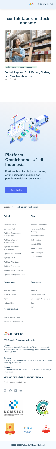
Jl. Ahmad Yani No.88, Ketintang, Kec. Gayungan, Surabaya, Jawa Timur (27, 370)
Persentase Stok (37, 235)
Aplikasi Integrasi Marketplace (11, 241)
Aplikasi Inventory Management (11, 248)
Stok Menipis (36, 240)
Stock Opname (36, 248)
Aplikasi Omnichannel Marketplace (12, 234)
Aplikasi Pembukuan (12, 266)
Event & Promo (10, 294)
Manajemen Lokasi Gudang (38, 230)
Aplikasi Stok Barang (12, 253)
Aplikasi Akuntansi (11, 262)
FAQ (32, 307)
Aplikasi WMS (9, 258)
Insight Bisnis (11, 67)
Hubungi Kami (9, 303)
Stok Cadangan (37, 252)
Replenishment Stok (39, 224)
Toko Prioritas (36, 256)
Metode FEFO (36, 244)
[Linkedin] (15, 390)
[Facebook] (10, 390)
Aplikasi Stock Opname (13, 270)
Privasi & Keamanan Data (14, 321)
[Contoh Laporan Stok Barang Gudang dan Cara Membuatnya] (28, 45)
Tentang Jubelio (10, 290)
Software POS (9, 229)
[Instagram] (5, 390)
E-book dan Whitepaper (40, 299)
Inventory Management (27, 67)
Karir (6, 299)
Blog (32, 303)
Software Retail (10, 224)
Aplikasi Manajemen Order (14, 274)
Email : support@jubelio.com (15, 382)
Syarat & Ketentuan (12, 317)
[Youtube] (21, 390)
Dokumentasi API (38, 294)
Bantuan (34, 290)
